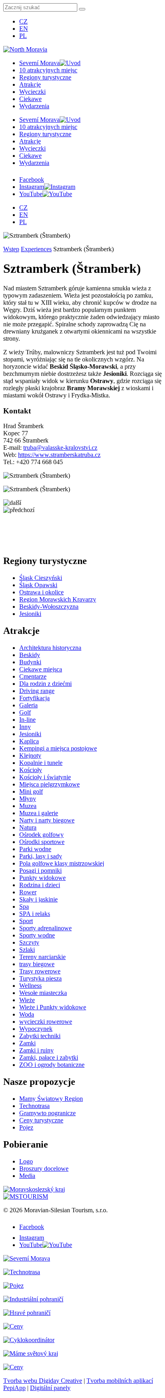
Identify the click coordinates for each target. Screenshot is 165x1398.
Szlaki (27, 949)
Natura (27, 827)
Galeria (28, 705)
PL (23, 35)
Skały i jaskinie (38, 899)
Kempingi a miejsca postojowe (58, 748)
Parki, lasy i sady (40, 856)
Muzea (27, 805)
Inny (25, 726)
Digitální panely (50, 1387)
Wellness (30, 985)
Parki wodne (35, 849)
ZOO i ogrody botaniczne (52, 1064)
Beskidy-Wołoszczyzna (48, 606)
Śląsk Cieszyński (40, 577)
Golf (25, 712)
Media (27, 1175)
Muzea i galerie (38, 813)
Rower (27, 892)
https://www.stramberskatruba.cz (59, 454)
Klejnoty (30, 755)
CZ (23, 21)
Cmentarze (32, 676)
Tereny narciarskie (42, 956)
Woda (26, 1014)
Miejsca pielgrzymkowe (49, 784)
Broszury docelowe (43, 1168)
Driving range (36, 690)
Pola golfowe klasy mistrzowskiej (61, 863)
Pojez (26, 1127)
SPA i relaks (34, 913)
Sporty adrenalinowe (45, 928)
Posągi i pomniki (40, 870)
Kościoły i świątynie (45, 777)
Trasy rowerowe (39, 971)
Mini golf (31, 791)
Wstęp (11, 249)
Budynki (30, 662)
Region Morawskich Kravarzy (57, 599)
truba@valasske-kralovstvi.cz (60, 447)
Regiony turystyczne (45, 77)
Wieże (27, 1000)
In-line (27, 719)
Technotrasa (34, 1105)
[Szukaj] (82, 9)
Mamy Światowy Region (51, 1098)
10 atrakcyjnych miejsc (48, 70)
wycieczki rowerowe (45, 1021)
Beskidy (29, 654)
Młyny (27, 798)
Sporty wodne (37, 935)
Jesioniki (30, 613)
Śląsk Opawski (38, 585)
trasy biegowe (36, 964)
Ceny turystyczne (41, 1120)
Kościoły (30, 770)
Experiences (36, 249)
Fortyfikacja (34, 698)
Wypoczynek (35, 1028)
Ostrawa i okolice (41, 592)
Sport (26, 920)
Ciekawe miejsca (40, 669)
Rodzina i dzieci (39, 885)
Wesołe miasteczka (43, 992)
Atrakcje (30, 84)
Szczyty (29, 942)
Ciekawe (30, 98)
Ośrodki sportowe (41, 841)
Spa (24, 906)
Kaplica (29, 741)
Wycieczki (32, 91)
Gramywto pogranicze (47, 1113)
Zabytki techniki (39, 1036)
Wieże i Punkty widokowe (52, 1007)
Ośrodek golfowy (41, 834)
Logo (26, 1161)
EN (23, 28)
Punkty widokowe (42, 877)
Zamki (27, 1043)
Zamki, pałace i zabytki (48, 1057)
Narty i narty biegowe (46, 820)
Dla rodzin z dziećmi (45, 683)
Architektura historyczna (50, 647)
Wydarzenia (34, 106)
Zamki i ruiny (36, 1050)
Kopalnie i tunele (40, 762)
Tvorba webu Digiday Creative (42, 1380)
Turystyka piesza (40, 978)
